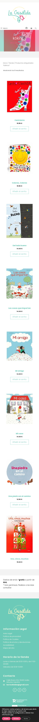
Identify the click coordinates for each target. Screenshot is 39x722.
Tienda (11, 63)
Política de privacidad (12, 636)
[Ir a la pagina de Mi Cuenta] (26, 28)
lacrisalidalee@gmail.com (17, 685)
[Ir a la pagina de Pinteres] (24, 690)
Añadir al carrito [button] (19, 128)
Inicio (13, 43)
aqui (11, 715)
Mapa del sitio (8, 648)
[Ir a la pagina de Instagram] (15, 690)
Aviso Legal (7, 633)
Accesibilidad (8, 645)
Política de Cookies (11, 639)
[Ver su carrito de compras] (31, 28)
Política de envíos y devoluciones (16, 642)
